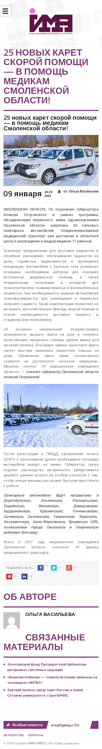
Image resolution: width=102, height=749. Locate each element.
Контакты (35, 735)
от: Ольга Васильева (80, 191)
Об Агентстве (14, 735)
